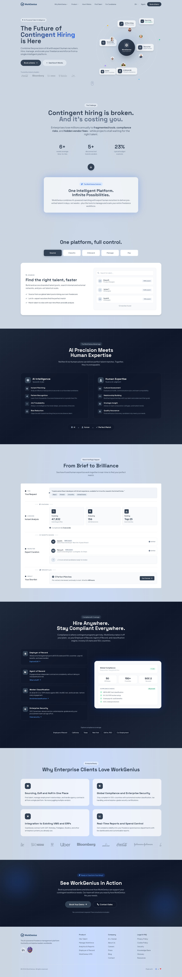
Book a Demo (154, 4)
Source (53, 253)
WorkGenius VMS (85, 954)
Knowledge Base (144, 950)
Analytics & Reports (86, 946)
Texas (86, 732)
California (75, 732)
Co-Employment (123, 732)
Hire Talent (83, 939)
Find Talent (98, 4)
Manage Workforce (86, 943)
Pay (129, 253)
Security (140, 946)
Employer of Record (60, 732)
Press (110, 950)
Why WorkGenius (60, 4)
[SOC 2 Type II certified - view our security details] (29, 950)
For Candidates (111, 4)
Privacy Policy (142, 939)
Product (74, 4)
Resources (141, 958)
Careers (111, 946)
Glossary (140, 954)
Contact (111, 958)
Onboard (91, 253)
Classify (71, 253)
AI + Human (112, 939)
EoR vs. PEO (108, 732)
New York (95, 732)
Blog (110, 954)
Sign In (143, 4)
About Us (111, 943)
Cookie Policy (142, 943)
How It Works (86, 4)
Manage (110, 253)
